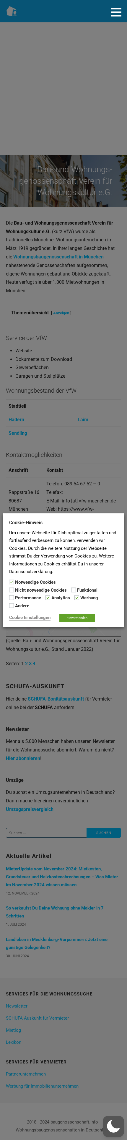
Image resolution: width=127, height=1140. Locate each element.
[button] (118, 12)
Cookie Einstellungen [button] (30, 617)
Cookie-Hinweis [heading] (26, 522)
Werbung (89, 597)
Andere (22, 605)
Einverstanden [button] (77, 618)
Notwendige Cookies (35, 582)
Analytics (60, 597)
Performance (28, 597)
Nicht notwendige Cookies (41, 590)
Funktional (87, 590)
